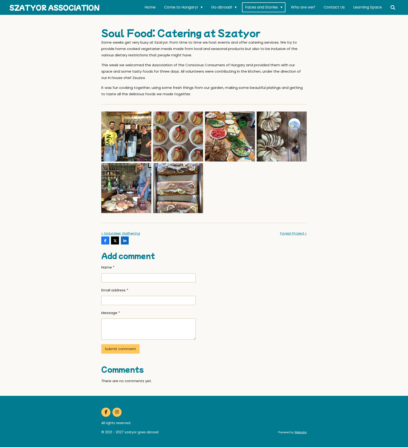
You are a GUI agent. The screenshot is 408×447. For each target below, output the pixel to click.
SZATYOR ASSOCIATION (54, 7)
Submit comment (120, 348)
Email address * (114, 290)
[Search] (393, 7)
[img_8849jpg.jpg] (126, 188)
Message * (110, 312)
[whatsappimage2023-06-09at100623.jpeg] (230, 136)
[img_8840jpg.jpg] (126, 136)
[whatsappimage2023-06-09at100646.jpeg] (178, 136)
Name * (108, 267)
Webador (300, 432)
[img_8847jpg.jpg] (281, 136)
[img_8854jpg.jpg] (178, 188)
